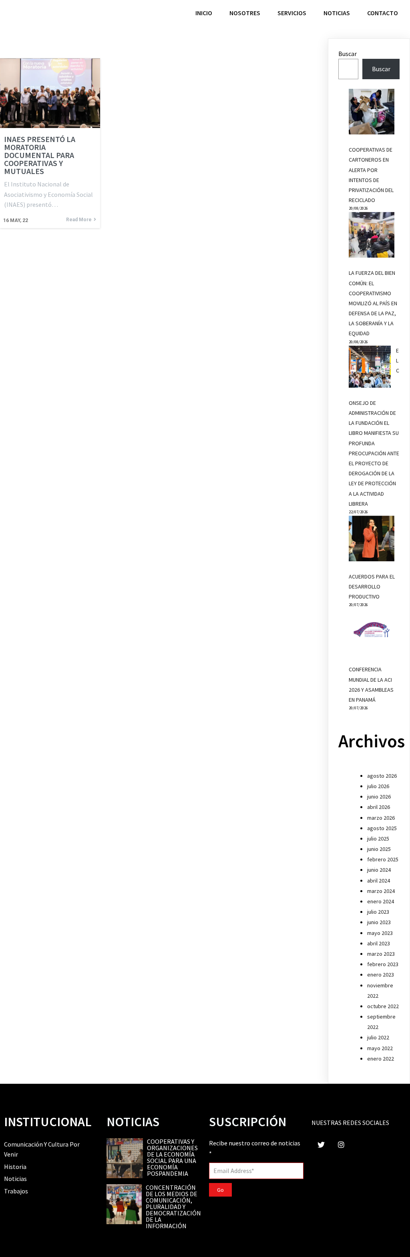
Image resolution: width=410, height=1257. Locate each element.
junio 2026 (379, 796)
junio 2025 (379, 849)
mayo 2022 (380, 1048)
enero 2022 (380, 1058)
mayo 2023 (380, 933)
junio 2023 (379, 922)
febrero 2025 (382, 859)
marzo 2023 (381, 953)
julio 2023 (378, 911)
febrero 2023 (382, 964)
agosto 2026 (382, 775)
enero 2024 (380, 901)
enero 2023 (380, 974)
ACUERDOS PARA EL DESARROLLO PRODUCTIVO (372, 586)
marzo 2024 (381, 891)
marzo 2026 (381, 817)
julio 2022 (378, 1037)
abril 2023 (378, 943)
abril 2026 (378, 807)
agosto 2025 (382, 828)
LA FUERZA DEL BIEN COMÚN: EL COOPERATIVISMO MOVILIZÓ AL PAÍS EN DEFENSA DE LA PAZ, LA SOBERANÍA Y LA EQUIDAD (373, 303)
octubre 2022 (383, 1006)
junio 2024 (379, 869)
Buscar (347, 54)
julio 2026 (378, 786)
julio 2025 (378, 838)
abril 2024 (378, 880)
